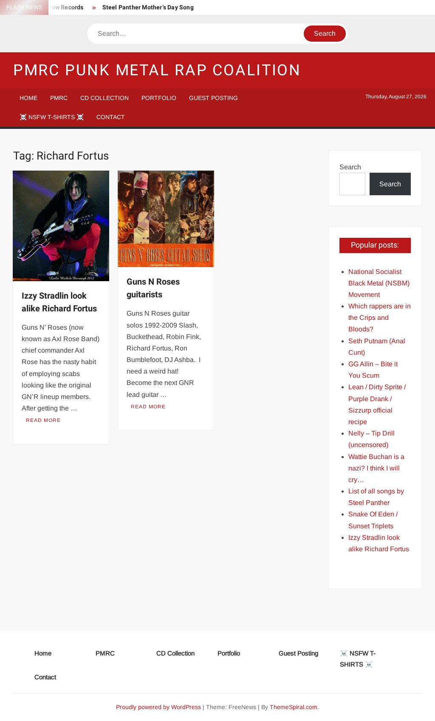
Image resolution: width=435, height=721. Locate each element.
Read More (43, 420)
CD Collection (104, 97)
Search (350, 167)
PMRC (59, 97)
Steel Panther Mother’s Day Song (148, 7)
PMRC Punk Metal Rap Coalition (157, 70)
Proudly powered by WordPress (158, 707)
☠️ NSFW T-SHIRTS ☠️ (52, 117)
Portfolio (158, 97)
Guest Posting (213, 97)
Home (28, 97)
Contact (110, 117)
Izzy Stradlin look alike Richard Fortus (59, 302)
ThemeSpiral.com (293, 707)
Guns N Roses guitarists (153, 288)
